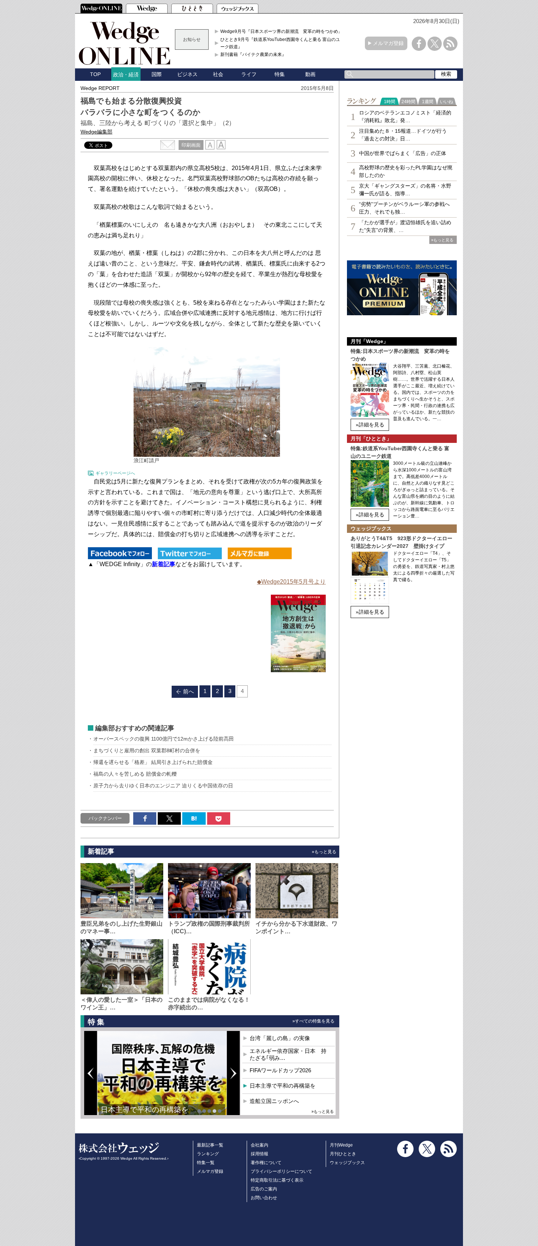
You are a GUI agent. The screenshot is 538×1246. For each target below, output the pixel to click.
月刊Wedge (341, 1145)
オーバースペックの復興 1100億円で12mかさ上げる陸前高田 (163, 739)
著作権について (266, 1162)
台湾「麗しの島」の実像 (280, 1038)
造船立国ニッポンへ (274, 1101)
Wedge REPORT (100, 88)
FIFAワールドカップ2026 (280, 1070)
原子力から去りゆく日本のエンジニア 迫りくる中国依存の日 (163, 785)
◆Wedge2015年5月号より (291, 582)
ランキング (208, 1153)
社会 (218, 74)
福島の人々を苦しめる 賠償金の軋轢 (135, 774)
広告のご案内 (264, 1189)
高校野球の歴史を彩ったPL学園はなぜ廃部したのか (405, 171)
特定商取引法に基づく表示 (277, 1180)
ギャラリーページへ (115, 473)
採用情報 (259, 1153)
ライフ (249, 74)
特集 (279, 74)
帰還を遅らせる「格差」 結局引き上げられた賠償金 (153, 762)
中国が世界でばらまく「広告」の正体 (402, 153)
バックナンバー (105, 818)
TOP (95, 74)
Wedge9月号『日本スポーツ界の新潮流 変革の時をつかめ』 (281, 31)
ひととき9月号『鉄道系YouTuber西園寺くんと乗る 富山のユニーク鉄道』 (282, 43)
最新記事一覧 (210, 1145)
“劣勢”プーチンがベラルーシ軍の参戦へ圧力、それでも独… (404, 208)
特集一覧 (205, 1162)
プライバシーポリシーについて (281, 1171)
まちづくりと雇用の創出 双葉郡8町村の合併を (146, 750)
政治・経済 (126, 75)
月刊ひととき (343, 1153)
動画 (310, 74)
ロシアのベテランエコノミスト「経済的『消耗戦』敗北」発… (405, 116)
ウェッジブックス (347, 1162)
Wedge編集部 (96, 132)
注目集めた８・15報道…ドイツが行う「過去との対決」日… (403, 135)
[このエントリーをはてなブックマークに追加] (194, 818)
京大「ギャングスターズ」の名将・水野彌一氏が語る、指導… (405, 189)
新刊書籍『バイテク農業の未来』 (253, 54)
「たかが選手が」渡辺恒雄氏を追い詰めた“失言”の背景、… (405, 226)
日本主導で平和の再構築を (144, 1110)
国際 (157, 74)
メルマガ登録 (388, 43)
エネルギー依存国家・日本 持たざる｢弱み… (288, 1054)
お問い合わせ (264, 1197)
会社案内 (259, 1145)
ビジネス (187, 74)
